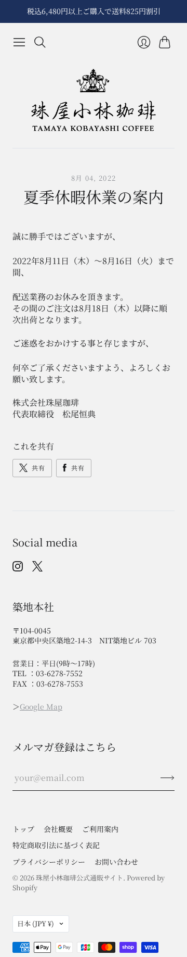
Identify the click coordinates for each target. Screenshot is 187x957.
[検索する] (40, 42)
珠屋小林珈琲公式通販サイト (79, 878)
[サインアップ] (168, 778)
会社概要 (58, 829)
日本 (35, 923)
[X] (37, 568)
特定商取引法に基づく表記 (56, 845)
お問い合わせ (116, 861)
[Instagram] (17, 568)
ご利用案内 (100, 829)
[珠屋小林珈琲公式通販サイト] (93, 100)
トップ (23, 829)
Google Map (41, 706)
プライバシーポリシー (48, 861)
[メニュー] (19, 42)
